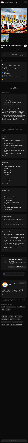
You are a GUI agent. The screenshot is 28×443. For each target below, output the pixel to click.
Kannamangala (16, 49)
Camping (6, 70)
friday (18, 319)
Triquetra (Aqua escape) (16, 324)
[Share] (25, 46)
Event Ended (14, 440)
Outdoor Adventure (11, 68)
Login (25, 2)
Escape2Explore (18, 316)
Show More (4, 121)
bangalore (4, 316)
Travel (5, 68)
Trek (22, 68)
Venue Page (11, 266)
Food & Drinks (18, 68)
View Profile (22, 283)
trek (8, 324)
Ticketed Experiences (17, 322)
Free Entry (12, 319)
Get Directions (21, 266)
